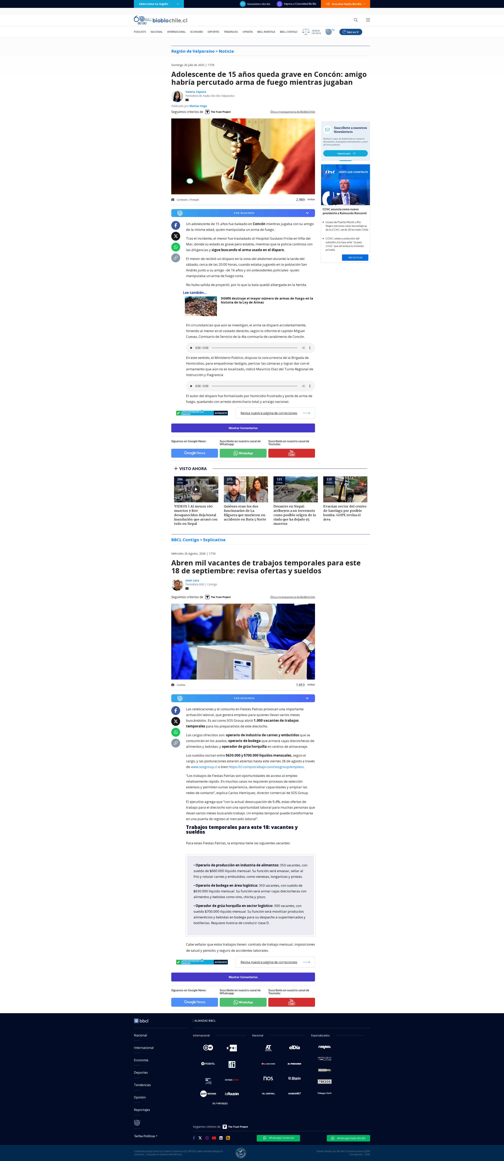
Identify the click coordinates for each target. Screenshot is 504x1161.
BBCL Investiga (266, 32)
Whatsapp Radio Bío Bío (351, 1138)
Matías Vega (198, 106)
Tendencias (231, 32)
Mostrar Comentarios (243, 428)
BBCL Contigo (288, 32)
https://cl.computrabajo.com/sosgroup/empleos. (267, 766)
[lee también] (202, 306)
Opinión (248, 32)
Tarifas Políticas (144, 1136)
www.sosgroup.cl (204, 766)
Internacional (176, 32)
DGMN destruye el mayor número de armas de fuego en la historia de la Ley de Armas (267, 300)
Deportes (213, 32)
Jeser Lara (192, 580)
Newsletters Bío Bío (258, 4)
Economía (196, 32)
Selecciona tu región (153, 4)
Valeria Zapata (195, 92)
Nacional (157, 32)
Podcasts (140, 32)
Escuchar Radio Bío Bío (347, 4)
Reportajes (142, 1110)
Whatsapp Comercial (281, 1138)
